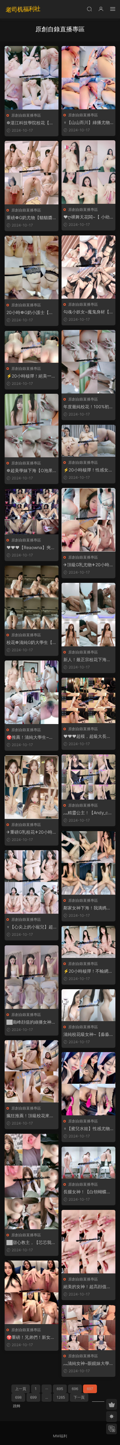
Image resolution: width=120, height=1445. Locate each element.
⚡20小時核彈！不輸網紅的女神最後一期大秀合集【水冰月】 (88, 971)
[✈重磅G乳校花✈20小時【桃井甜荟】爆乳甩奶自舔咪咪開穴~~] (31, 787)
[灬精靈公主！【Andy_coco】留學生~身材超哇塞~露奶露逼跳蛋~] (88, 777)
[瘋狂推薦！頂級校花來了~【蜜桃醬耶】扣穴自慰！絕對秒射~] (31, 1071)
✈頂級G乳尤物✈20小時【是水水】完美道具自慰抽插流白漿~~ (87, 565)
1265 (61, 1397)
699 (33, 1397)
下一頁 (79, 1397)
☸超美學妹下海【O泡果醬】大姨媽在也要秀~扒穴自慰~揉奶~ (31, 471)
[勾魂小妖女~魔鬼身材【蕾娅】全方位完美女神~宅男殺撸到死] (88, 267)
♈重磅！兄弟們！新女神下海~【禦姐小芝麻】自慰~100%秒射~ (31, 1337)
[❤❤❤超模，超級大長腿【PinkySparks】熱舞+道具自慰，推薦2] (88, 700)
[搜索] (89, 9)
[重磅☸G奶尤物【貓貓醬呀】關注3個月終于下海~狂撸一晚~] (31, 172)
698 (18, 1397)
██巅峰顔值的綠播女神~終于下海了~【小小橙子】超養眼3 (31, 1022)
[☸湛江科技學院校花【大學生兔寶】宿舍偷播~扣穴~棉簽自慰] (31, 78)
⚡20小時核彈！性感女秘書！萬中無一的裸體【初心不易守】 (88, 470)
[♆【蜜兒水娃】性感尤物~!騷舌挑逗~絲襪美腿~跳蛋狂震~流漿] (88, 1083)
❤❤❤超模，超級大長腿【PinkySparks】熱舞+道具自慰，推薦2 (88, 736)
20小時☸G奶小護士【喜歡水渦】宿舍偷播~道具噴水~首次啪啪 (31, 313)
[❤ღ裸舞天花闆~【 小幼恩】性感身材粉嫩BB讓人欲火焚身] (88, 172)
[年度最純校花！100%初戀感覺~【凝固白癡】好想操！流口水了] (88, 361)
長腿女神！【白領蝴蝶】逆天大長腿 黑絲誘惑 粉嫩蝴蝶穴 (88, 1192)
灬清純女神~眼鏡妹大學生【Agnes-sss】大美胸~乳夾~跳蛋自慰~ (88, 1363)
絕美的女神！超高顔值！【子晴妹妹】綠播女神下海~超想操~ (87, 1287)
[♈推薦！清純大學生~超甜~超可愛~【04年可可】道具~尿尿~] (31, 692)
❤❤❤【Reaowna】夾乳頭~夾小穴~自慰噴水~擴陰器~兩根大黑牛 (30, 548)
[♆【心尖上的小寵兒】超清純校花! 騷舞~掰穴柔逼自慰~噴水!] (31, 882)
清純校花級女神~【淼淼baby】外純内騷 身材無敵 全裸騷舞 (87, 1034)
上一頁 (20, 1388)
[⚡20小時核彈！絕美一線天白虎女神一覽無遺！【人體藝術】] (31, 347)
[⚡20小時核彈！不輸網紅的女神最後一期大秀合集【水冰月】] (88, 942)
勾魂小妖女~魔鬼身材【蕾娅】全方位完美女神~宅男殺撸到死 (88, 312)
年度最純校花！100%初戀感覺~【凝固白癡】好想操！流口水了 (88, 407)
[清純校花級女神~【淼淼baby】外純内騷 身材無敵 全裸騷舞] (88, 1005)
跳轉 (16, 1406)
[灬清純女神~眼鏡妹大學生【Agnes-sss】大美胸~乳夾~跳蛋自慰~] (88, 1327)
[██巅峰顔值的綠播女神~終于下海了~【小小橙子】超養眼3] (31, 977)
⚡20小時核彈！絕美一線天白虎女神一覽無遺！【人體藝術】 (31, 376)
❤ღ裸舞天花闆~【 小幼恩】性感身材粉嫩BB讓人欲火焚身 (87, 217)
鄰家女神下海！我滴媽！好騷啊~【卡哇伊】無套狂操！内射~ (88, 908)
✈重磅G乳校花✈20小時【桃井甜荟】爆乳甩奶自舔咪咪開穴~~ (30, 832)
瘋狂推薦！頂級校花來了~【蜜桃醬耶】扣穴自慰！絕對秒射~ (31, 1116)
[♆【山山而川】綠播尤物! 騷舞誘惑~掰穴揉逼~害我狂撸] (88, 77)
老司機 (23, 9)
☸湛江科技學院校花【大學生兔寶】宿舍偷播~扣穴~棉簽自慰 (31, 123)
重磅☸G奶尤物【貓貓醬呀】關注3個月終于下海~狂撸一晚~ (30, 218)
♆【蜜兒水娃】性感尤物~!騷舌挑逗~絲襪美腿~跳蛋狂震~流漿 (87, 1129)
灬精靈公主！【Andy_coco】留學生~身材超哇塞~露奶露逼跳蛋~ (88, 813)
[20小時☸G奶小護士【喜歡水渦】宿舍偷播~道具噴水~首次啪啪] (31, 267)
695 (60, 1388)
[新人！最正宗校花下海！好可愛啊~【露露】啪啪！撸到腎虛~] (88, 614)
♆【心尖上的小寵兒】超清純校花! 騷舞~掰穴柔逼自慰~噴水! (30, 927)
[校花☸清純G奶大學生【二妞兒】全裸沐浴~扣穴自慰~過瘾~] (31, 597)
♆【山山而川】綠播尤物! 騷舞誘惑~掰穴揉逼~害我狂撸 (87, 123)
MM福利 (60, 1436)
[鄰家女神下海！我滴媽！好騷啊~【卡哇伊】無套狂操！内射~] (88, 863)
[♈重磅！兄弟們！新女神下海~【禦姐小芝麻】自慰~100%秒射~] (31, 1292)
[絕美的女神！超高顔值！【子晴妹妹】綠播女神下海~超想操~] (88, 1241)
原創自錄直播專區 (26, 115)
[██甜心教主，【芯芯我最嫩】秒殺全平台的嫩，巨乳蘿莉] (31, 1181)
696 (75, 1388)
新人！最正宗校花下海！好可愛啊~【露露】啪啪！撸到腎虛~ (88, 660)
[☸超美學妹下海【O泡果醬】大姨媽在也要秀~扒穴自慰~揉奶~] (31, 425)
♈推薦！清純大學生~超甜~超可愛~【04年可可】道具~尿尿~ (31, 737)
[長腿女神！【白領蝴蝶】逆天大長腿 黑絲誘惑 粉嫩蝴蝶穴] (88, 1163)
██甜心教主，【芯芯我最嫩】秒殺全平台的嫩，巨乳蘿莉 (31, 1242)
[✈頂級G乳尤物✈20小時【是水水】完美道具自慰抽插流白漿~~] (88, 520)
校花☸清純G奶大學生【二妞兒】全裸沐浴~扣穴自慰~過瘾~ (31, 642)
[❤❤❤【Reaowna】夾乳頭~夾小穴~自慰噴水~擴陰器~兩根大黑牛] (31, 511)
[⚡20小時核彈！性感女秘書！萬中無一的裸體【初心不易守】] (88, 441)
